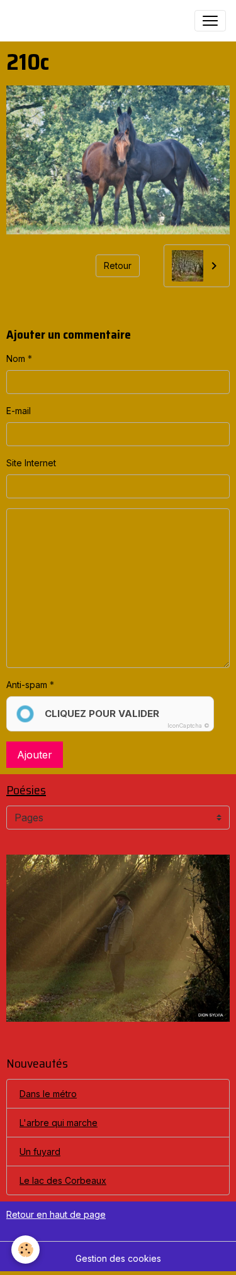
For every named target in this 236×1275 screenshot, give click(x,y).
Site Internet (31, 462)
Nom (15, 358)
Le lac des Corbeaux (63, 1180)
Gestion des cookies (118, 1258)
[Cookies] (25, 1249)
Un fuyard (40, 1151)
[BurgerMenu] (210, 20)
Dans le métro (48, 1093)
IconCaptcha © (188, 725)
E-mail (18, 410)
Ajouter (34, 754)
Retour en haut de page (56, 1214)
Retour (118, 265)
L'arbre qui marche (59, 1122)
